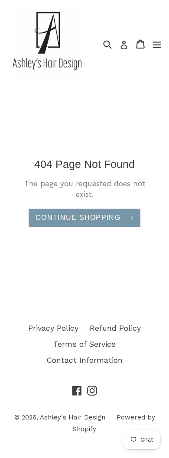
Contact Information (84, 359)
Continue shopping (78, 217)
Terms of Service (84, 343)
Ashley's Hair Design (72, 417)
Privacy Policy (53, 327)
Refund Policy (115, 327)
